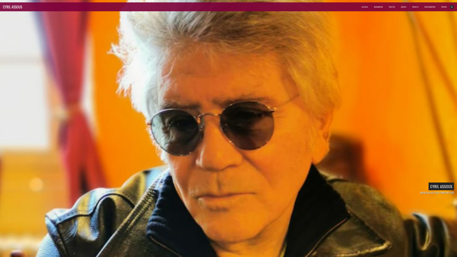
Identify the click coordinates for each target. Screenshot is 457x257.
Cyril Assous (12, 7)
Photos (392, 7)
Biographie (378, 7)
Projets (415, 7)
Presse (444, 7)
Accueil (365, 7)
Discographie (430, 7)
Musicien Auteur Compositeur (437, 193)
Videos (403, 7)
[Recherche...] (452, 7)
